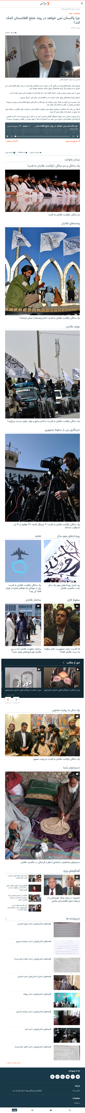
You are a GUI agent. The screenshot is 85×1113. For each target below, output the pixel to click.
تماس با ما (76, 1091)
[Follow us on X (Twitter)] (73, 1077)
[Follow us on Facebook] (78, 1077)
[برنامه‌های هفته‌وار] (32, 1110)
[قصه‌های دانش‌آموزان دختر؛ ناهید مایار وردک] (67, 1052)
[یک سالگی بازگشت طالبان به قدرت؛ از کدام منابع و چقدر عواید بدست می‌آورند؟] (42, 374)
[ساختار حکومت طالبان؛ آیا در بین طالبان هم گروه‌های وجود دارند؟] (23, 625)
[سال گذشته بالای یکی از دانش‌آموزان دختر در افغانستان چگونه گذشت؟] (35, 908)
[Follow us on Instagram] (62, 1077)
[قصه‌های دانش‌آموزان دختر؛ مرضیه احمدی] (67, 1017)
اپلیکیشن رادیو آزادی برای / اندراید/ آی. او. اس (27, 1091)
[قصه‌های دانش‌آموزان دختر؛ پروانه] (67, 1000)
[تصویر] (51, 1110)
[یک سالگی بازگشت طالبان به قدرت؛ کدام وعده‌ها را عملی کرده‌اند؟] (42, 271)
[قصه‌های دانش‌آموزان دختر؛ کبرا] (67, 1035)
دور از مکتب (73, 663)
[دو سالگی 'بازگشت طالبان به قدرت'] (42, 191)
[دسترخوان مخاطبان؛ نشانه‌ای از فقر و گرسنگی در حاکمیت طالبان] (42, 815)
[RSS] (52, 1077)
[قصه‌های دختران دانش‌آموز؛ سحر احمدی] (67, 982)
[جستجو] (69, 1110)
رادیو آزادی (72, 129)
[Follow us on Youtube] (68, 1077)
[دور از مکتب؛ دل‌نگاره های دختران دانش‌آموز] (62, 677)
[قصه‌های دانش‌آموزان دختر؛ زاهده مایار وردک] (67, 965)
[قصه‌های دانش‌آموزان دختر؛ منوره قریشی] (67, 929)
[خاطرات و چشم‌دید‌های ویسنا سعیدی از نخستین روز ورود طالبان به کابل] (35, 898)
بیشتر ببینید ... (9, 695)
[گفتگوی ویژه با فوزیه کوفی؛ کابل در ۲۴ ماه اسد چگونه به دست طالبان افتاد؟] (35, 888)
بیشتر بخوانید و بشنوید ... (13, 1063)
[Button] (11, 32)
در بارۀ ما (77, 1103)
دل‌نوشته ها (73, 919)
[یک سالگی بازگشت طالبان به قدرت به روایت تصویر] (42, 735)
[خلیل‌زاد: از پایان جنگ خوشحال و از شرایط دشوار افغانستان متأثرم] (62, 885)
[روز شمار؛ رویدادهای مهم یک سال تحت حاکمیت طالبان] (62, 561)
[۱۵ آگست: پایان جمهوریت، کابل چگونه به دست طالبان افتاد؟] (62, 625)
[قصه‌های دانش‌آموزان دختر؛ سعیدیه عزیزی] (67, 947)
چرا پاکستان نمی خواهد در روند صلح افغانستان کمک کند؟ (52, 126)
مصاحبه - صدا (74, 13)
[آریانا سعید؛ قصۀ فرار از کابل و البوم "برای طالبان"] (35, 878)
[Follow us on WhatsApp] (57, 1077)
